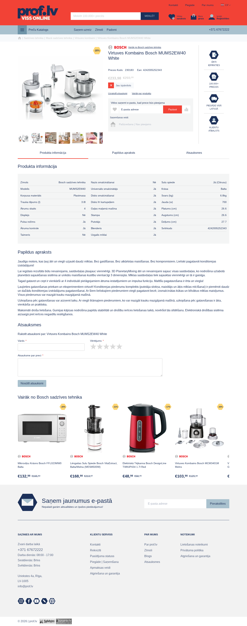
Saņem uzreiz (82, 29)
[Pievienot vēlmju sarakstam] (115, 109)
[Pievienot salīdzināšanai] (186, 109)
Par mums (208, 5)
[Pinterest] (52, 601)
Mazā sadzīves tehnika (59, 38)
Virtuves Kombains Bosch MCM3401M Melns (197, 465)
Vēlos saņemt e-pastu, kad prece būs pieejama (138, 102)
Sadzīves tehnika (33, 38)
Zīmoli (99, 29)
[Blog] (44, 601)
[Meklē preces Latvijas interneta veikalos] (64, 621)
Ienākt (219, 16)
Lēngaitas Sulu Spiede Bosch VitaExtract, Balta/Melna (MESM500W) (93, 465)
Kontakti (173, 5)
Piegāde (190, 5)
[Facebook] (28, 601)
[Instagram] (21, 601)
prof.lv (33, 621)
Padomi (112, 29)
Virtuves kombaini (85, 38)
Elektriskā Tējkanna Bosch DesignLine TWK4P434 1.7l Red (144, 465)
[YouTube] (36, 601)
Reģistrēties (223, 18)
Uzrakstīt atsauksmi (117, 93)
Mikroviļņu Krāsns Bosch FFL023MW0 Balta (39, 465)
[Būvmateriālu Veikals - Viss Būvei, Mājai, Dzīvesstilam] (38, 12)
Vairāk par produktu (141, 93)
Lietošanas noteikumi (194, 544)
